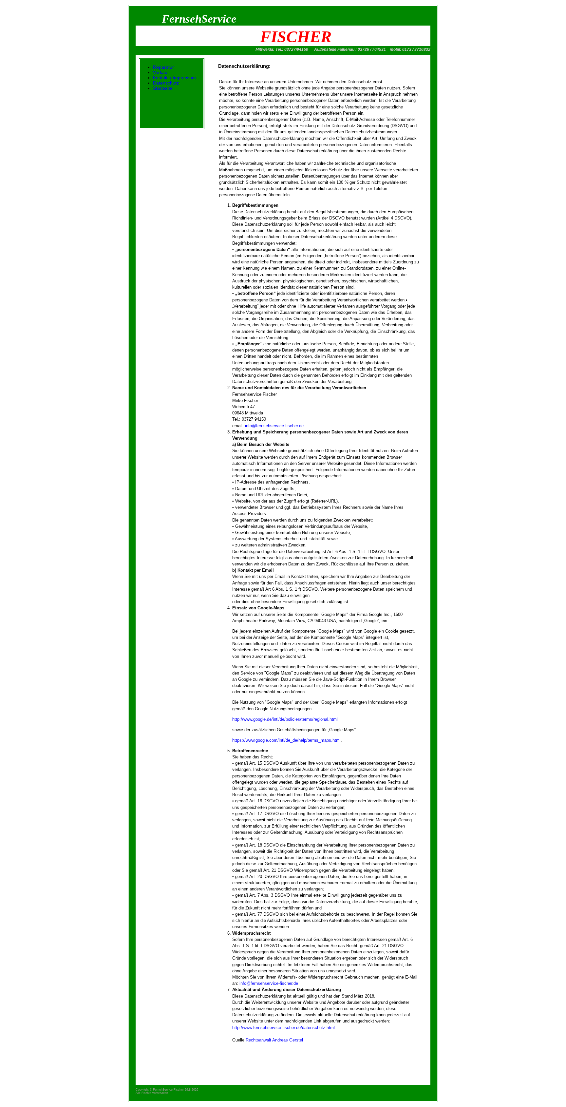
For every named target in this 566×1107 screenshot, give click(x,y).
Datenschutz (166, 83)
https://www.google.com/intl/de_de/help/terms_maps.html (286, 740)
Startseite (163, 88)
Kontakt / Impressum (174, 77)
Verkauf (161, 72)
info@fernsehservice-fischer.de (274, 425)
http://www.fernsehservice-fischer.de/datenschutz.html (283, 1027)
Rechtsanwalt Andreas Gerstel (274, 1040)
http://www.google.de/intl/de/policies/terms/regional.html (285, 719)
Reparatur (163, 67)
